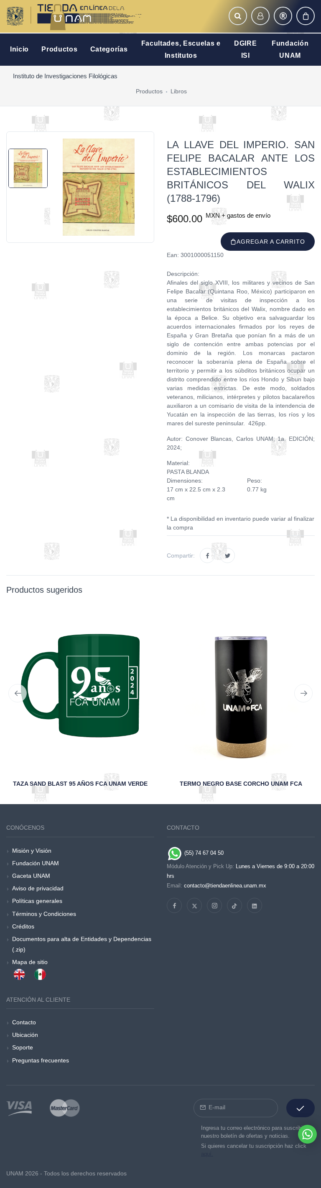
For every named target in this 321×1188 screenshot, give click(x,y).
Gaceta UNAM (31, 875)
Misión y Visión (31, 850)
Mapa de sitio (30, 962)
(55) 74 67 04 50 (203, 853)
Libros (179, 91)
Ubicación (25, 1034)
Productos (149, 91)
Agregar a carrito (271, 241)
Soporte (22, 1047)
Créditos (23, 926)
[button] (238, 16)
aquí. (207, 1154)
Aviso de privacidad (38, 888)
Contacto (24, 1022)
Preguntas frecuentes (40, 1060)
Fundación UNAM (35, 863)
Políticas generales (37, 900)
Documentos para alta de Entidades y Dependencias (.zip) (81, 944)
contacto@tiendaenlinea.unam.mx (225, 885)
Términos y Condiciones (44, 913)
